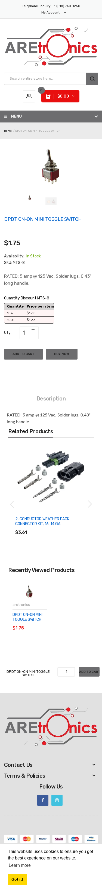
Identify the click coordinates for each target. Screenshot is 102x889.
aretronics (21, 605)
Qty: (7, 332)
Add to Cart (24, 354)
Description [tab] (51, 398)
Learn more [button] (20, 865)
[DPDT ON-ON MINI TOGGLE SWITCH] (29, 198)
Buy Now (61, 354)
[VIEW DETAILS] (54, 527)
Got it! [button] (17, 879)
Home (8, 130)
